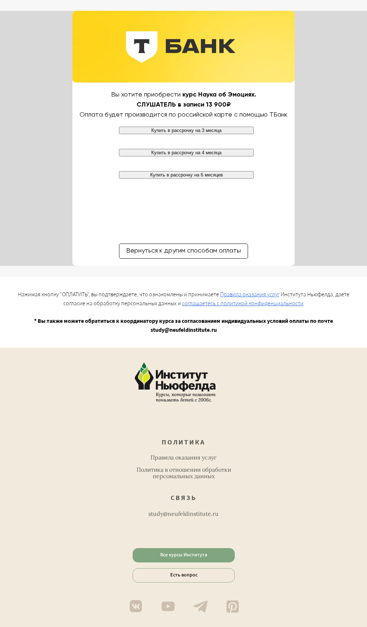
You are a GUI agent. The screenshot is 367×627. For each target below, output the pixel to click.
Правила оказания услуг (250, 294)
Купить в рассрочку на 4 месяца (186, 152)
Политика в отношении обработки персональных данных (184, 473)
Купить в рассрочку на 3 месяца (186, 130)
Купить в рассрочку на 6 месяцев (186, 175)
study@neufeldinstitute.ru (183, 513)
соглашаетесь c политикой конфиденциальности (243, 303)
